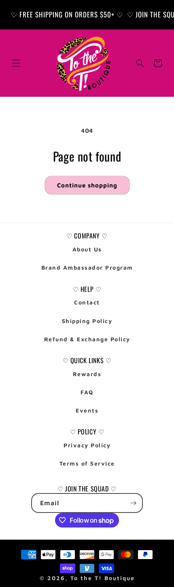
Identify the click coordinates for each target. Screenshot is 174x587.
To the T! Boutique (102, 577)
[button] (16, 63)
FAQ (87, 392)
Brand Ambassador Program (87, 267)
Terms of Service (87, 463)
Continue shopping (87, 185)
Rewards (87, 373)
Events (87, 410)
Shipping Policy (87, 320)
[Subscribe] (133, 503)
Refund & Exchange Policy (87, 339)
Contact (87, 302)
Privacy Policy (87, 445)
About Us (87, 249)
